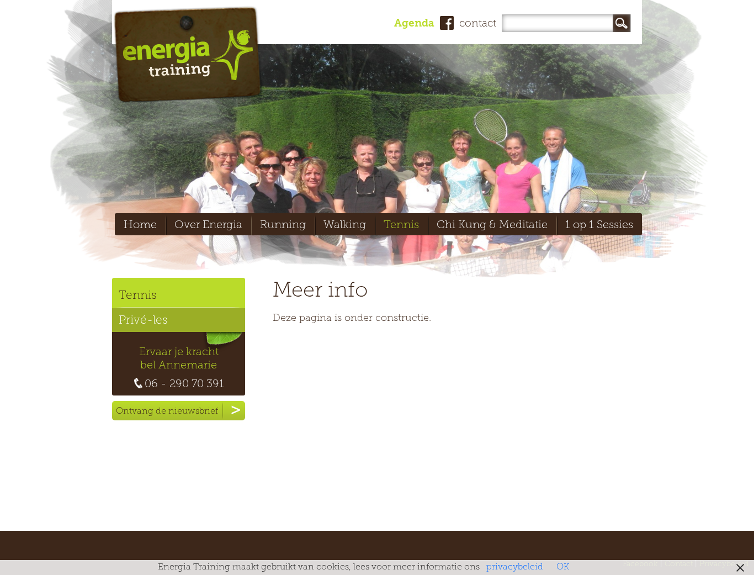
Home (140, 225)
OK (562, 567)
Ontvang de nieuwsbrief (167, 411)
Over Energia (208, 225)
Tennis (401, 225)
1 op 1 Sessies (599, 225)
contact (477, 24)
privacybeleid (514, 567)
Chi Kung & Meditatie (492, 225)
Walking (344, 225)
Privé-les (143, 320)
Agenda (414, 24)
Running (283, 225)
